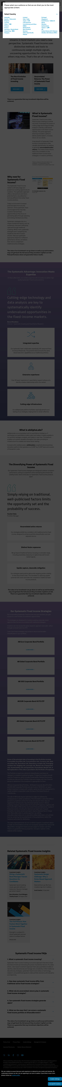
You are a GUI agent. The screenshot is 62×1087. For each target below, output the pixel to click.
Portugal (44, 17)
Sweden (43, 24)
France (6, 27)
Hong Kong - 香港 (9, 31)
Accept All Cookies (54, 1084)
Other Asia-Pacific (28, 32)
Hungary (6, 32)
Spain (43, 22)
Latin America (27, 22)
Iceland (25, 17)
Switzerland (45, 26)
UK (42, 29)
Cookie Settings (55, 1079)
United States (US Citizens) (49, 31)
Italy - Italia (26, 19)
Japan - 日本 (26, 20)
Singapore (44, 19)
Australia (7, 17)
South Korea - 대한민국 (48, 20)
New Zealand (27, 29)
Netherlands (26, 27)
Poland (25, 34)
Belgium (6, 20)
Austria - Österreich (10, 19)
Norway (25, 31)
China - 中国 (7, 24)
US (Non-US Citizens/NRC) (49, 32)
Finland (6, 26)
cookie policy (16, 1075)
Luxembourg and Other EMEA (29, 25)
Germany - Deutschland (11, 29)
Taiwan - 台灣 (45, 27)
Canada (6, 22)
